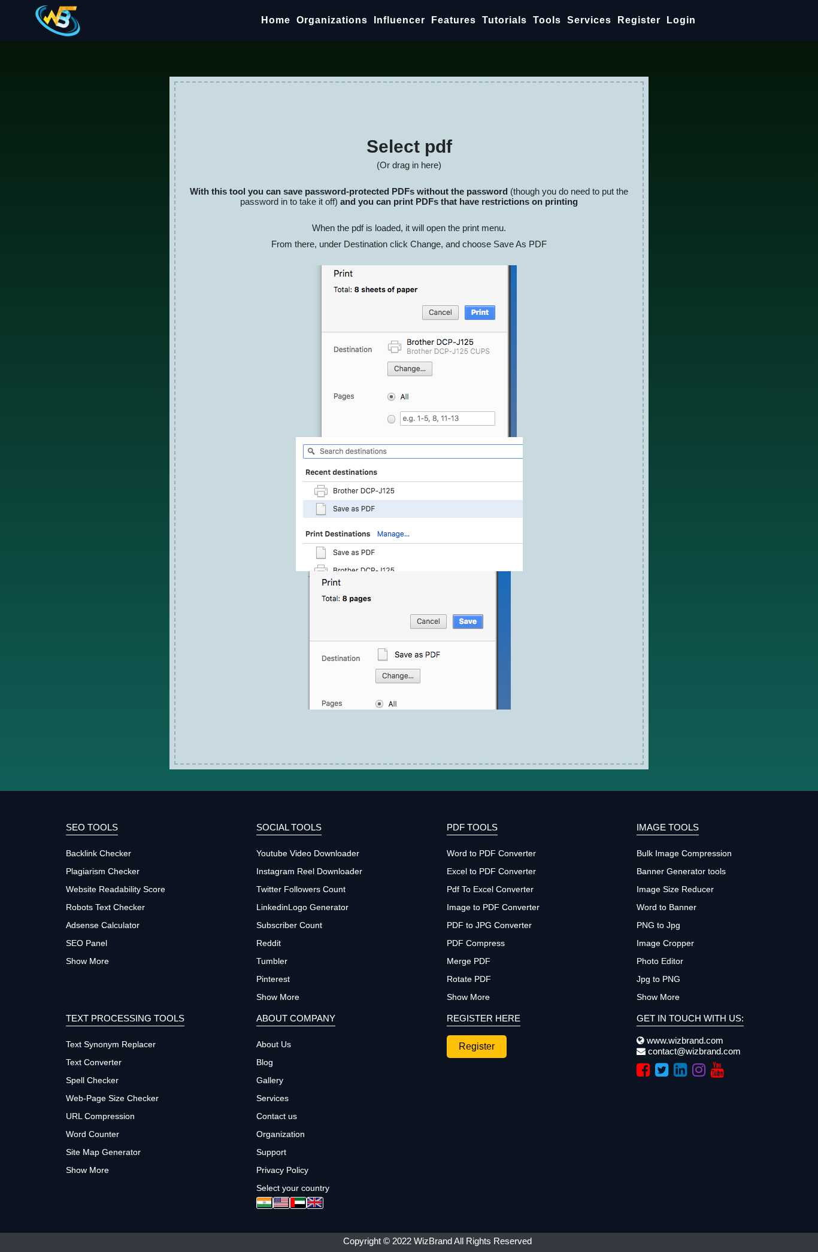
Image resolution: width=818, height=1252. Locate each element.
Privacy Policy (282, 1170)
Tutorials (504, 20)
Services (589, 20)
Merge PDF (468, 961)
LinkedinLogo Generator (302, 907)
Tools (547, 20)
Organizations (332, 20)
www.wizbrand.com (683, 1040)
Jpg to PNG (658, 979)
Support (271, 1152)
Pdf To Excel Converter (490, 889)
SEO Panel (86, 943)
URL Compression (100, 1116)
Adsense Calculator (103, 925)
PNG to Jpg (658, 925)
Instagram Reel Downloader (309, 871)
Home (275, 20)
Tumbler (271, 961)
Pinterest (273, 979)
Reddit (268, 943)
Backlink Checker (98, 853)
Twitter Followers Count (301, 889)
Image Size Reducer (675, 889)
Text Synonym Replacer (111, 1044)
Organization (280, 1134)
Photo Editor (660, 961)
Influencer (399, 20)
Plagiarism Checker (103, 871)
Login (681, 20)
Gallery (269, 1080)
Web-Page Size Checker (112, 1098)
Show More (87, 961)
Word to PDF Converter (491, 853)
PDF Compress (476, 943)
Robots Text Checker (105, 907)
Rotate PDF (469, 979)
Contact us (276, 1116)
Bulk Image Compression (684, 853)
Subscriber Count (289, 925)
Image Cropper (665, 943)
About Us (273, 1044)
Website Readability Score (115, 889)
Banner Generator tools (681, 871)
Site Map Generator (103, 1152)
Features (453, 20)
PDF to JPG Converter (489, 925)
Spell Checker (92, 1080)
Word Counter (92, 1134)
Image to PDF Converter (493, 907)
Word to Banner (666, 907)
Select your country (292, 1188)
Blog (264, 1062)
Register (639, 20)
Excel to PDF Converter (491, 871)
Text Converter (94, 1062)
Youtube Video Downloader (307, 853)
